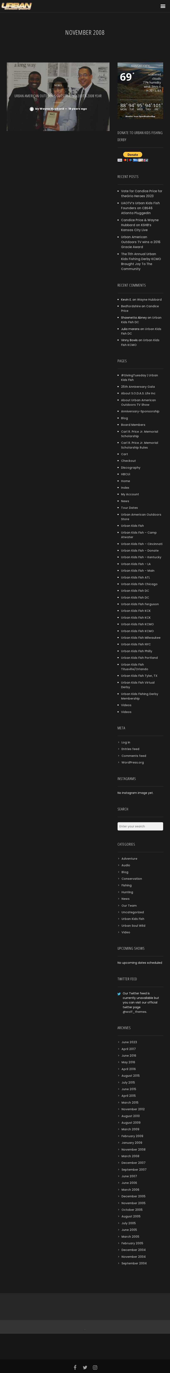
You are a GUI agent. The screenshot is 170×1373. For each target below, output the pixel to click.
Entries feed (130, 749)
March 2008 (130, 1156)
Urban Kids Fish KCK (136, 611)
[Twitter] (85, 1326)
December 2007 (133, 1163)
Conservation (131, 879)
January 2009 (131, 1143)
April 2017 (128, 1049)
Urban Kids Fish (132, 526)
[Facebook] (84, 1326)
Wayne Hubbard (149, 300)
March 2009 (130, 1129)
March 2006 (130, 1190)
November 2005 (133, 1203)
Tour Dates (129, 508)
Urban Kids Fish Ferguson (140, 604)
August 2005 (131, 1216)
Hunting (127, 892)
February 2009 (132, 1136)
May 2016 (128, 1062)
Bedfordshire (131, 306)
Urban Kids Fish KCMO (137, 624)
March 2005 (130, 1237)
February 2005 (132, 1243)
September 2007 (134, 1170)
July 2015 (128, 1082)
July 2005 (128, 1223)
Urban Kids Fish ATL (135, 577)
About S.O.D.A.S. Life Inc (138, 393)
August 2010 (130, 1116)
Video (125, 932)
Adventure (129, 859)
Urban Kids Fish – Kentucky (141, 557)
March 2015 (129, 1103)
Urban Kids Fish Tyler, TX (139, 676)
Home (125, 481)
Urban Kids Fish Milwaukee (140, 638)
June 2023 (129, 1042)
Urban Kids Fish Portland (139, 658)
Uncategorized (132, 912)
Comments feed (133, 756)
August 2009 (131, 1123)
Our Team (129, 906)
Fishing (126, 885)
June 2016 (128, 1056)
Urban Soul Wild (133, 926)
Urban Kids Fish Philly (136, 651)
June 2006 (129, 1183)
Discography (130, 468)
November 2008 (133, 1149)
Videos (126, 705)
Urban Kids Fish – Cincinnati (141, 544)
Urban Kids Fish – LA (136, 564)
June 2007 (129, 1176)
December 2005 (133, 1196)
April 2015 (128, 1096)
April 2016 (128, 1069)
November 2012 (133, 1109)
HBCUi (125, 474)
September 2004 (134, 1263)
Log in (125, 742)
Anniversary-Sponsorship (140, 411)
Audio (125, 865)
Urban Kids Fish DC (135, 591)
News (125, 501)
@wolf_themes (134, 1012)
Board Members (133, 425)
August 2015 (130, 1076)
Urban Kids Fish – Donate (140, 550)
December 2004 (133, 1250)
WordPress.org (132, 762)
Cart (124, 454)
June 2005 (129, 1230)
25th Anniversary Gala (138, 387)
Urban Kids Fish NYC (136, 644)
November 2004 (133, 1257)
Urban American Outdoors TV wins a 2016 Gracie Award (140, 242)
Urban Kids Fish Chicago (139, 584)
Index (125, 488)
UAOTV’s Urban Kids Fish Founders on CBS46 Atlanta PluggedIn (140, 208)
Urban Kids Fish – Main (137, 571)
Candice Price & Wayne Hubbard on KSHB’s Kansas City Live (140, 225)
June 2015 (128, 1089)
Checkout (128, 461)
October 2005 (132, 1210)
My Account (130, 494)
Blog (124, 418)
